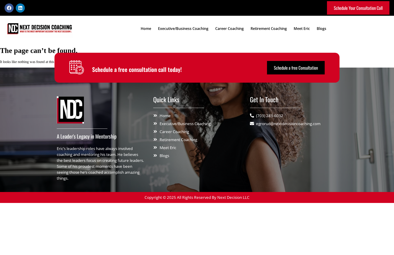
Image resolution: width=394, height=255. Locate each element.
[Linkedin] (20, 8)
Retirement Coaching (269, 28)
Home (146, 28)
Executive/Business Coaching (183, 28)
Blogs (321, 28)
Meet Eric (302, 28)
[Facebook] (9, 8)
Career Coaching (229, 28)
